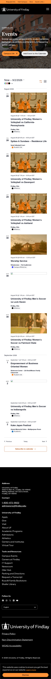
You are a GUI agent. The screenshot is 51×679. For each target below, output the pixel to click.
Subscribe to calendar (24, 449)
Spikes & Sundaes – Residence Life (29, 141)
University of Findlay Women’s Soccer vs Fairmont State (26, 341)
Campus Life (9, 53)
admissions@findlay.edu (14, 506)
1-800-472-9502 (10, 502)
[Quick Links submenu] (44, 1)
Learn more (31, 670)
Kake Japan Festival (21, 425)
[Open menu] (47, 9)
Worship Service (19, 260)
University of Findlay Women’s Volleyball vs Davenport (26, 180)
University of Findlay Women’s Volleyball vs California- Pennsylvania (26, 122)
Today (26, 441)
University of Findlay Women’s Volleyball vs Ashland (26, 221)
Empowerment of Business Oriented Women (24, 365)
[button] (21, 83)
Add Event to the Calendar (34, 53)
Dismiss (25, 675)
